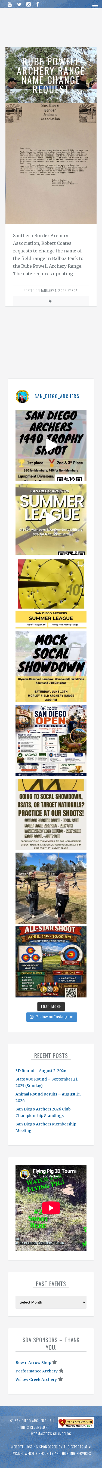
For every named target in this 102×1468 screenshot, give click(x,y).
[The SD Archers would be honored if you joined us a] (51, 592)
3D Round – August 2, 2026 (41, 1070)
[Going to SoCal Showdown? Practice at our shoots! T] (51, 814)
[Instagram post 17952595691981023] (51, 740)
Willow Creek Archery (36, 1379)
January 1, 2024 (54, 290)
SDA (75, 290)
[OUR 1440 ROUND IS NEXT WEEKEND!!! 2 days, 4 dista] (51, 445)
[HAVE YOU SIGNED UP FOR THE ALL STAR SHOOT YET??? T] (51, 961)
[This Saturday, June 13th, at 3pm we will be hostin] (51, 666)
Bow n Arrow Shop (33, 1362)
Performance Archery (37, 1371)
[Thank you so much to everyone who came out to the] (51, 888)
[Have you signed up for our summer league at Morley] (51, 519)
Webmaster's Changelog (51, 1433)
